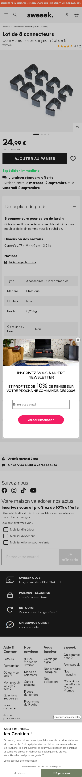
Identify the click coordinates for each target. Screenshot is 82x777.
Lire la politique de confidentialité (20, 761)
